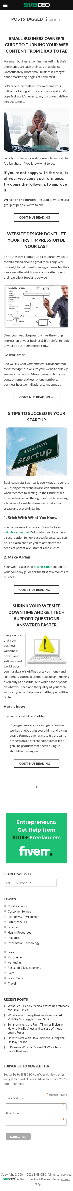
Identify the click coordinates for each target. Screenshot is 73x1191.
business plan (43, 566)
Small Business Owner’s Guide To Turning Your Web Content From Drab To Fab (36, 44)
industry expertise (16, 532)
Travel (12, 983)
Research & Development (24, 967)
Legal (11, 952)
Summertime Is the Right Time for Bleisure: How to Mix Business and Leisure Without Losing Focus (35, 1028)
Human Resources (19, 932)
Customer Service (19, 911)
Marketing (14, 962)
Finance (13, 927)
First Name (35, 1113)
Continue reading (36, 217)
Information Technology (23, 943)
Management (16, 957)
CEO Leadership (18, 906)
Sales (11, 973)
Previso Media (50, 1179)
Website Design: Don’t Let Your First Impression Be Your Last (36, 240)
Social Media (16, 978)
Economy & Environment (24, 916)
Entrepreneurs (17, 922)
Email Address (35, 1098)
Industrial (14, 937)
